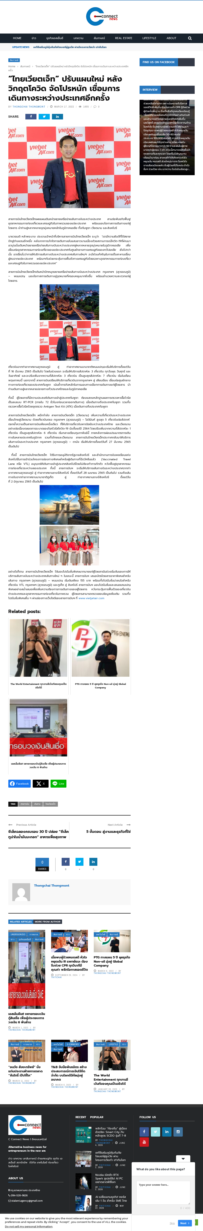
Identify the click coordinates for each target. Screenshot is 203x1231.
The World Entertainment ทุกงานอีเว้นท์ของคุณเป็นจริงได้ (111, 1079)
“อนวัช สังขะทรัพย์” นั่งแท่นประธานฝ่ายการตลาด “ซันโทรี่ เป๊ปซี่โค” (25, 1071)
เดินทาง (37, 803)
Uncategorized (18, 934)
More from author (47, 921)
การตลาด (34, 934)
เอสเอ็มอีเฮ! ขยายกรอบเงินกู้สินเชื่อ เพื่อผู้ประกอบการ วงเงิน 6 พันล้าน (26, 1018)
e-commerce (73, 1044)
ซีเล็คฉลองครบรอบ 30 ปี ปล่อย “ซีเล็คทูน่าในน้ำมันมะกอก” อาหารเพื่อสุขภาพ (38, 834)
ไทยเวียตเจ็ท (51, 803)
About (171, 38)
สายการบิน (25, 803)
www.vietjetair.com (91, 598)
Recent (81, 1117)
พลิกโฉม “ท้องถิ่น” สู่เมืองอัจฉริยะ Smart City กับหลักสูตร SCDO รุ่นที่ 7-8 (111, 1132)
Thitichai (56, 977)
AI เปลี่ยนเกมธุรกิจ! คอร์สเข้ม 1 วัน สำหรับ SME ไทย (111, 1199)
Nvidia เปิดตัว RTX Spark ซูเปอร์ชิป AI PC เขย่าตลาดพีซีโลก (109, 1178)
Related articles (21, 921)
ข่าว (34, 38)
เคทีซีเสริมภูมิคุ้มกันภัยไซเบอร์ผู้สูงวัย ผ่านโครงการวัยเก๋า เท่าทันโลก (69, 47)
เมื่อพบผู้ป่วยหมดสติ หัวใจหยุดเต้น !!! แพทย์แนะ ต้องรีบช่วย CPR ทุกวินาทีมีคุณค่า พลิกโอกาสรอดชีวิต (69, 963)
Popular (96, 1117)
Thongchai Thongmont (28, 106)
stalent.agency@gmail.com (27, 1201)
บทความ (78, 38)
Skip (172, 1222)
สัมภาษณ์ (99, 38)
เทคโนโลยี (100, 934)
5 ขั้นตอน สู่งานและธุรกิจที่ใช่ (108, 831)
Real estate (123, 38)
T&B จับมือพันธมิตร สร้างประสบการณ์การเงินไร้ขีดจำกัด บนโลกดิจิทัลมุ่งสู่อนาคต (69, 1073)
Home (17, 38)
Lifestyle (149, 38)
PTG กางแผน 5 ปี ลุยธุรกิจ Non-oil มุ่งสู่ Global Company (112, 961)
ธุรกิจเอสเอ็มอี (54, 38)
